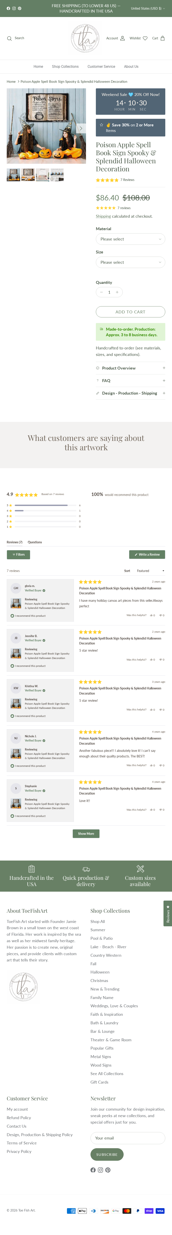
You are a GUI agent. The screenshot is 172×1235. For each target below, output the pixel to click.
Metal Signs (100, 1056)
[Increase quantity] (118, 292)
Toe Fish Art (26, 1210)
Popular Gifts (102, 1048)
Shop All (97, 921)
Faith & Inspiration (106, 1014)
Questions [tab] (35, 543)
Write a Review (151, 555)
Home (38, 66)
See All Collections (106, 1073)
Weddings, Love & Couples (114, 1005)
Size (99, 251)
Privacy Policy (19, 1151)
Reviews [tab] (14, 543)
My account (17, 1109)
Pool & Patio (101, 938)
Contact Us (16, 1126)
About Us (131, 66)
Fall (93, 963)
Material (103, 228)
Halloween (100, 971)
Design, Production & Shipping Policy (40, 1134)
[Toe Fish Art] (85, 38)
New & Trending (104, 988)
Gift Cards (99, 1082)
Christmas (99, 980)
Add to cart (131, 311)
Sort (127, 571)
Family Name (102, 997)
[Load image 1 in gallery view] (46, 126)
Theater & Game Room (110, 1039)
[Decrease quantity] (100, 292)
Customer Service (101, 66)
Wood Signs (101, 1065)
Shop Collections (65, 66)
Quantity (104, 282)
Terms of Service (22, 1142)
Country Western (105, 955)
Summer (97, 929)
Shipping (103, 216)
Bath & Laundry (104, 1022)
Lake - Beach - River (108, 946)
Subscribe (107, 1154)
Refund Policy (19, 1117)
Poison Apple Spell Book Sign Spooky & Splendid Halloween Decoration (74, 81)
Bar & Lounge (102, 1031)
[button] (115, 180)
